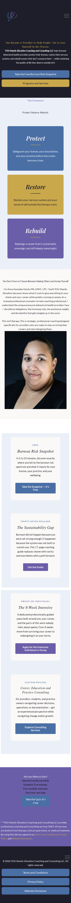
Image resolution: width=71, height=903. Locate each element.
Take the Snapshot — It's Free (35, 488)
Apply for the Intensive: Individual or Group (35, 649)
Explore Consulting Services (35, 729)
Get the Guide (35, 567)
